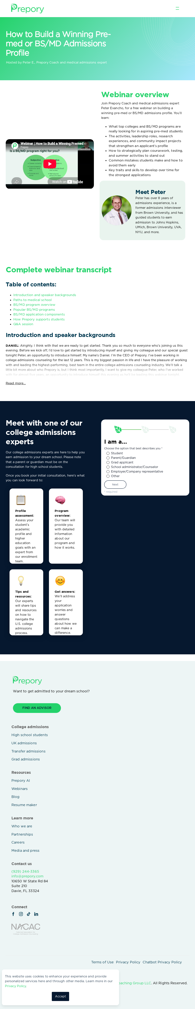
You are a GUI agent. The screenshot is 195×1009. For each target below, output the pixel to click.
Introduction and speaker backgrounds (44, 295)
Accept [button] (60, 996)
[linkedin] (36, 914)
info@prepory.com (27, 876)
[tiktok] (28, 914)
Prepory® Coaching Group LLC (125, 983)
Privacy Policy (15, 986)
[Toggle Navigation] (177, 8)
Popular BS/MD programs (34, 309)
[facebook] (13, 914)
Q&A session (23, 324)
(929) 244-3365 (25, 871)
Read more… (16, 383)
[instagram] (21, 914)
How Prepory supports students (39, 319)
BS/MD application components (39, 314)
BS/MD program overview (34, 305)
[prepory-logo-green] (27, 5)
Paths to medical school (32, 300)
